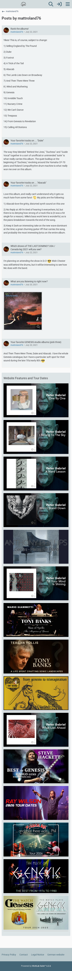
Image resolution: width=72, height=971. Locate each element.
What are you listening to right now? (29, 281)
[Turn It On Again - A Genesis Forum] (23, 4)
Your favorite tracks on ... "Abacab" (28, 182)
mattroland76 (17, 32)
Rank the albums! (20, 28)
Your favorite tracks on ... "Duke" (27, 140)
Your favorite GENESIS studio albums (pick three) (36, 342)
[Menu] (67, 4)
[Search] (51, 4)
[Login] (59, 4)
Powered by (36, 966)
